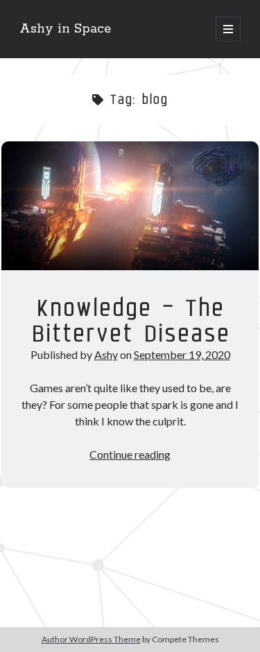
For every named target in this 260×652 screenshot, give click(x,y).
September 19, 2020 (182, 354)
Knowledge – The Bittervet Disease (130, 205)
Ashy (106, 354)
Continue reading (130, 454)
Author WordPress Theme (91, 639)
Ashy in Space (65, 29)
